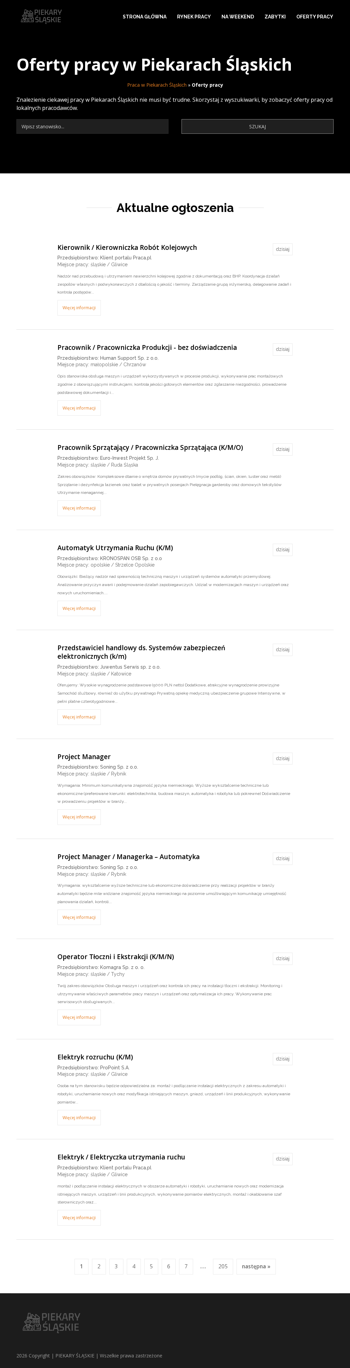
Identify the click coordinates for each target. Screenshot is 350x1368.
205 (223, 1266)
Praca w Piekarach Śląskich (157, 85)
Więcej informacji (79, 308)
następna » (256, 1266)
